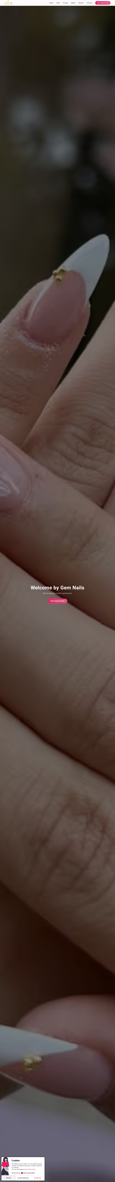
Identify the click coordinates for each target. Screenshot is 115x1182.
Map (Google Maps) (29, 1173)
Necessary (17, 1173)
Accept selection (23, 1178)
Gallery (73, 3)
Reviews (81, 3)
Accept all (37, 1178)
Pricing (65, 3)
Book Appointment (103, 3)
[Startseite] (8, 2)
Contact (89, 3)
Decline (8, 1178)
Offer (58, 3)
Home (51, 3)
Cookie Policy (31, 1169)
